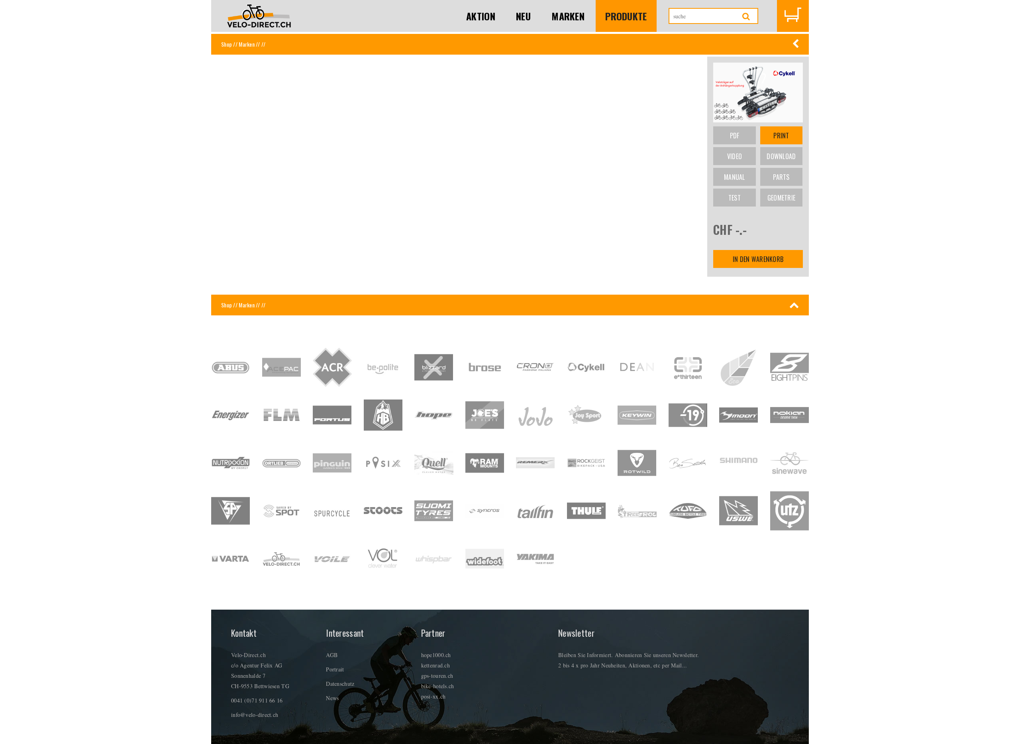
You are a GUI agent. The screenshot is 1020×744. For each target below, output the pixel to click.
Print (781, 135)
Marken (568, 16)
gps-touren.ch (437, 675)
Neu (523, 16)
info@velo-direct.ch (254, 714)
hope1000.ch (436, 655)
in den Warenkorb (758, 259)
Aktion (480, 16)
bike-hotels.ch (437, 686)
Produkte (626, 16)
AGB (331, 655)
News (332, 698)
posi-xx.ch (433, 696)
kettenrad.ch (435, 665)
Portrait (335, 669)
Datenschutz (340, 683)
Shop (226, 44)
